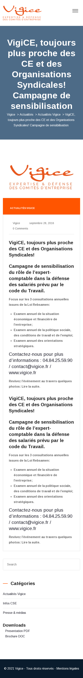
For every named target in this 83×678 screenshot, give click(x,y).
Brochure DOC (15, 636)
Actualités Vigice (14, 594)
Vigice (16, 223)
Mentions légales (67, 668)
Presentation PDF (17, 631)
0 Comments (20, 228)
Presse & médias (14, 612)
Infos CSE (10, 603)
